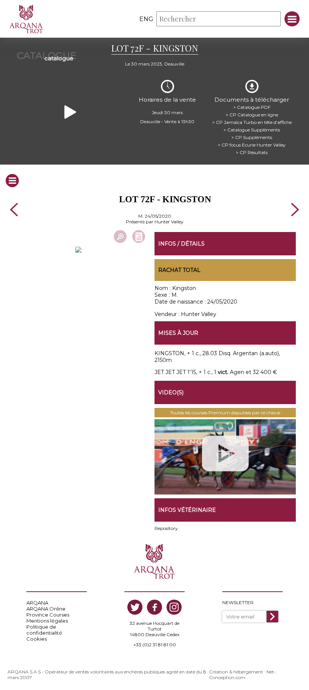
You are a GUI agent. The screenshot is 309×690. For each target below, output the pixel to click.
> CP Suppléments (251, 137)
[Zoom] (120, 236)
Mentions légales (47, 621)
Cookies (36, 639)
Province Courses (47, 615)
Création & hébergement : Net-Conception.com (242, 674)
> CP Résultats (252, 152)
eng (146, 19)
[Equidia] (225, 457)
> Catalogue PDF (252, 107)
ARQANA (37, 603)
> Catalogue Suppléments (251, 130)
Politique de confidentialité (44, 630)
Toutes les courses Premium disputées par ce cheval (225, 412)
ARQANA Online (46, 609)
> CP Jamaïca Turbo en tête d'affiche (252, 122)
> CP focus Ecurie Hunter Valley (252, 145)
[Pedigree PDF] (138, 236)
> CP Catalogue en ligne (252, 115)
